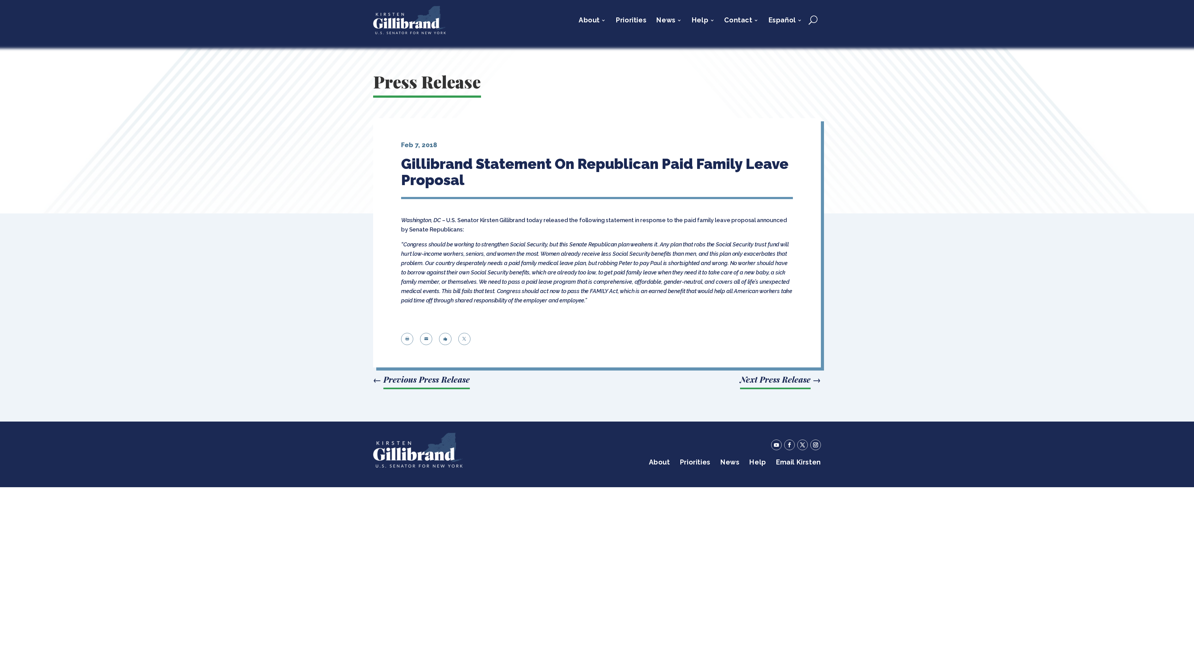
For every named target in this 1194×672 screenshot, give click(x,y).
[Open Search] (812, 20)
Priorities (631, 21)
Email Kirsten (798, 463)
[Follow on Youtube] (776, 445)
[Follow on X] (802, 445)
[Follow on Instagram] (815, 445)
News (665, 21)
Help (700, 21)
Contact (738, 21)
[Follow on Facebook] (789, 445)
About (589, 21)
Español (782, 21)
